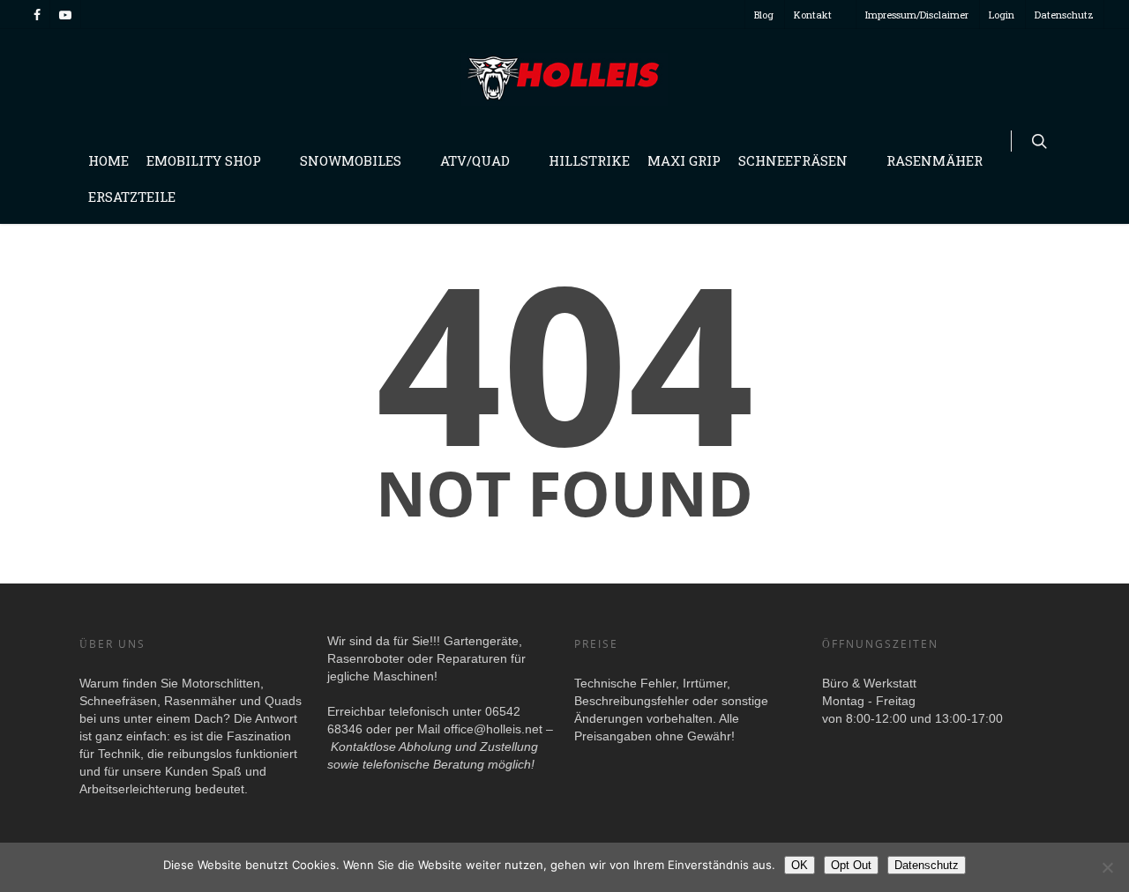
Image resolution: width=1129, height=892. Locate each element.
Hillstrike (589, 160)
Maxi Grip (684, 160)
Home (108, 160)
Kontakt (813, 14)
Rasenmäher (934, 160)
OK (799, 865)
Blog (764, 14)
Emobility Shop (203, 160)
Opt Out (851, 865)
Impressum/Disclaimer (916, 14)
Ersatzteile (132, 196)
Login (1001, 14)
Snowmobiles (350, 160)
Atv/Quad (475, 160)
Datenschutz (1064, 14)
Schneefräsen (793, 160)
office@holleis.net (493, 729)
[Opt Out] (1107, 867)
